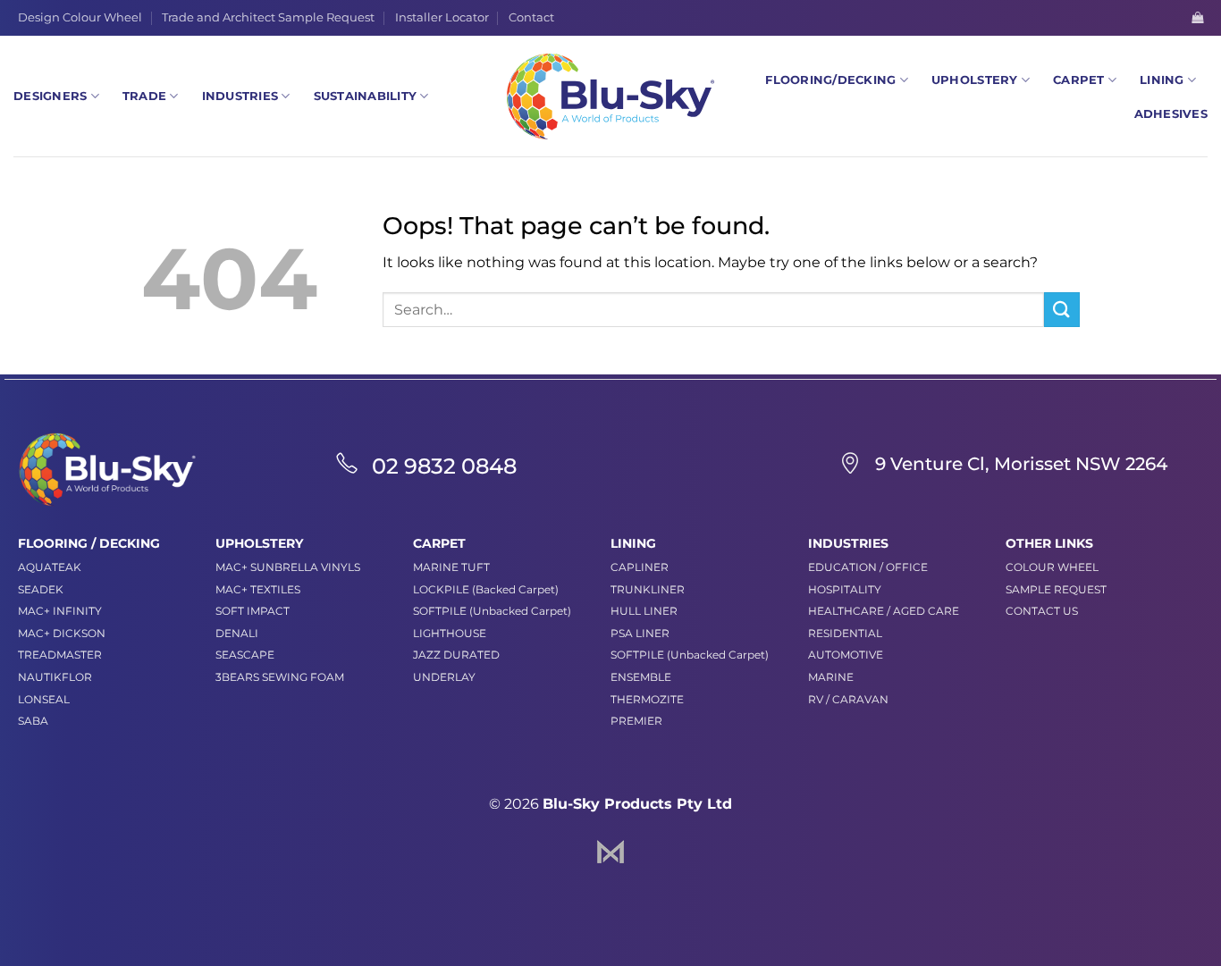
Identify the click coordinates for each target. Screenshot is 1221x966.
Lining (1162, 80)
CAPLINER (639, 567)
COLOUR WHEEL (1052, 567)
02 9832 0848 (444, 466)
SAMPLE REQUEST (1056, 589)
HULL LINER (644, 610)
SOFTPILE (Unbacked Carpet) (492, 610)
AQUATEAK (49, 567)
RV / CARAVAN (848, 699)
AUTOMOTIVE (845, 654)
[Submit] (1062, 309)
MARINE (831, 677)
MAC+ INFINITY (60, 610)
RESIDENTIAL (845, 633)
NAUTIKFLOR (55, 677)
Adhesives (1171, 114)
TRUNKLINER (647, 589)
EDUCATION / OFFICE (868, 567)
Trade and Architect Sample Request (268, 17)
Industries (240, 96)
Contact (531, 17)
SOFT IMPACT (252, 610)
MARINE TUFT (451, 567)
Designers (50, 96)
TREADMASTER (60, 654)
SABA (33, 720)
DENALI (236, 633)
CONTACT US (1042, 610)
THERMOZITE (647, 699)
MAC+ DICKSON (61, 633)
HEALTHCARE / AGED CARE (883, 610)
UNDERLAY (444, 677)
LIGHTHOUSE (449, 633)
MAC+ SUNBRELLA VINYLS (287, 567)
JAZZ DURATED (456, 654)
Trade (144, 96)
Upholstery (974, 80)
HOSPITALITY (844, 589)
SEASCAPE (244, 654)
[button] (1197, 17)
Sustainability (365, 96)
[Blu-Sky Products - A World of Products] (610, 96)
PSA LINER (639, 633)
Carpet (1079, 80)
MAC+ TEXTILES (257, 589)
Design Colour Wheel (80, 17)
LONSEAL (44, 699)
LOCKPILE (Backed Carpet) (486, 589)
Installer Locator (442, 17)
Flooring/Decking (830, 80)
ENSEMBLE (640, 677)
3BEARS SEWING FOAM (279, 677)
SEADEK (40, 589)
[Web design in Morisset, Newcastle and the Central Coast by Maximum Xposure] (610, 850)
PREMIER (636, 720)
